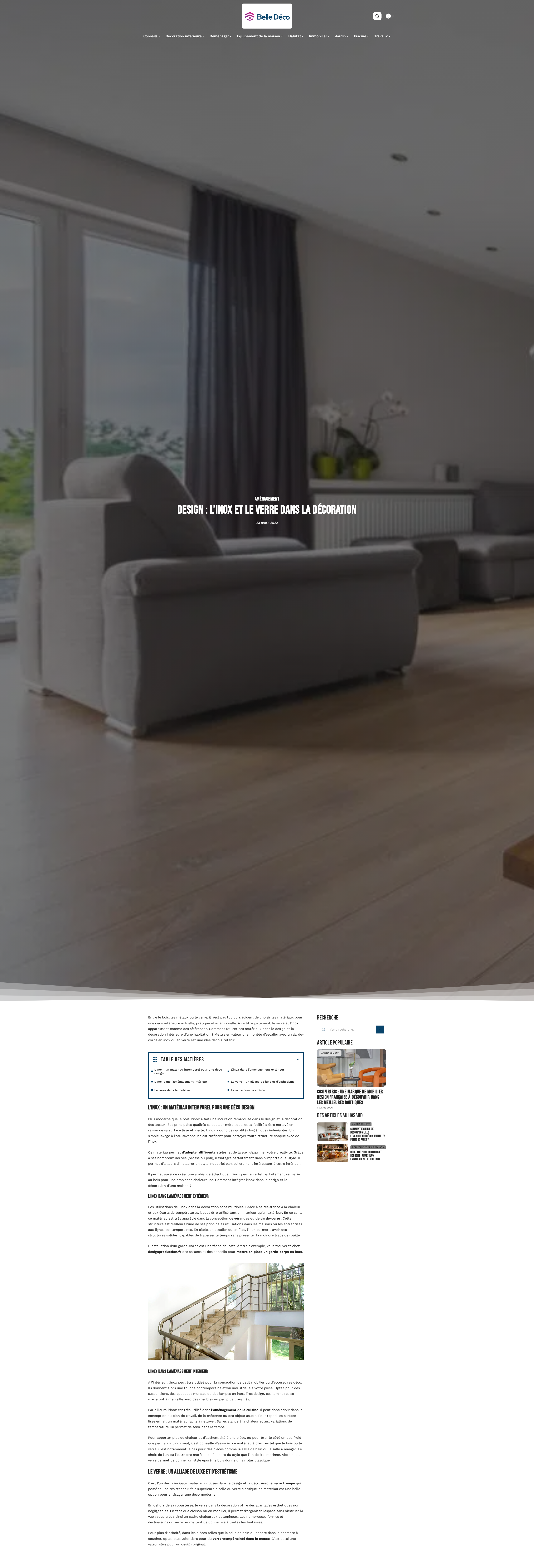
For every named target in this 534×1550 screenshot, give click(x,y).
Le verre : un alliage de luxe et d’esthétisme (263, 1081)
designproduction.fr (164, 1252)
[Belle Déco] (267, 16)
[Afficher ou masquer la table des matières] (251, 1059)
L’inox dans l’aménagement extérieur (257, 1069)
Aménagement (267, 499)
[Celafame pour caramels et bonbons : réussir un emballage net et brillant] (332, 1153)
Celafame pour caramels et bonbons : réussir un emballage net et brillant (366, 1155)
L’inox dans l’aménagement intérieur (180, 1081)
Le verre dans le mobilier (172, 1090)
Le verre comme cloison (248, 1090)
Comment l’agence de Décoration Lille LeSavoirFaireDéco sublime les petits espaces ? (367, 1134)
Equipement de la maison (368, 1147)
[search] (377, 16)
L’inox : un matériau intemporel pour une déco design (188, 1071)
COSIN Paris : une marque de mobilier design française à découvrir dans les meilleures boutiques (350, 1097)
